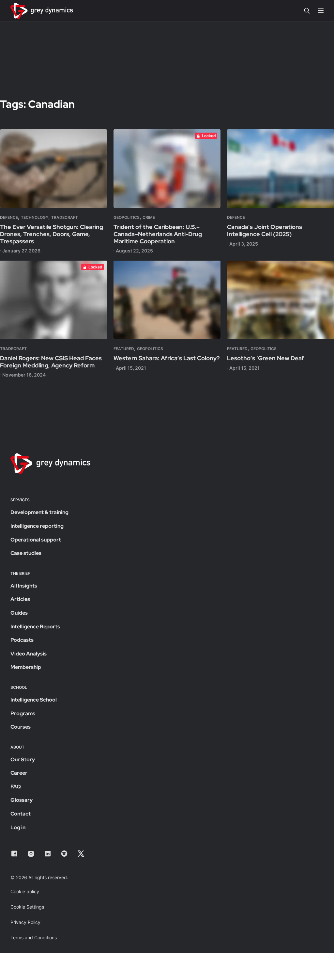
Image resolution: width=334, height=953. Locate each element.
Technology (34, 217)
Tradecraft (64, 217)
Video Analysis (28, 653)
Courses (20, 726)
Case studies (25, 553)
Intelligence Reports (35, 626)
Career (18, 772)
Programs (22, 713)
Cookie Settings (27, 907)
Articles (20, 599)
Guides (19, 612)
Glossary (21, 800)
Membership (25, 667)
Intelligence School (33, 699)
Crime (149, 217)
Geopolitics (127, 217)
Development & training (39, 512)
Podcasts (22, 640)
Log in (17, 827)
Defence (9, 217)
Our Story (22, 759)
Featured (124, 348)
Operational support (35, 539)
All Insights (23, 585)
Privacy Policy (25, 922)
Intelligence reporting (37, 526)
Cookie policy (24, 891)
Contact (20, 813)
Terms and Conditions (33, 937)
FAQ (15, 786)
